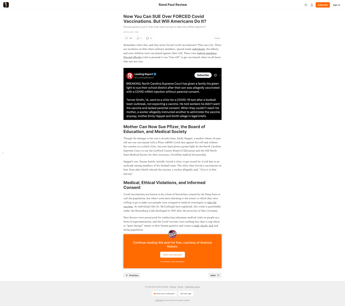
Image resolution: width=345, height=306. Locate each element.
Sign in (336, 5)
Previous (133, 275)
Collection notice (192, 287)
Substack (159, 300)
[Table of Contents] (3, 153)
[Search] (306, 5)
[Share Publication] (312, 5)
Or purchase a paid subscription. (172, 261)
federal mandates (207, 53)
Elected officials (132, 57)
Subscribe (323, 5)
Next (213, 275)
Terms (180, 287)
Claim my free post (172, 254)
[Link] (120, 129)
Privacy (173, 287)
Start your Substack (165, 293)
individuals (198, 49)
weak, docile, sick (203, 226)
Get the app (185, 293)
